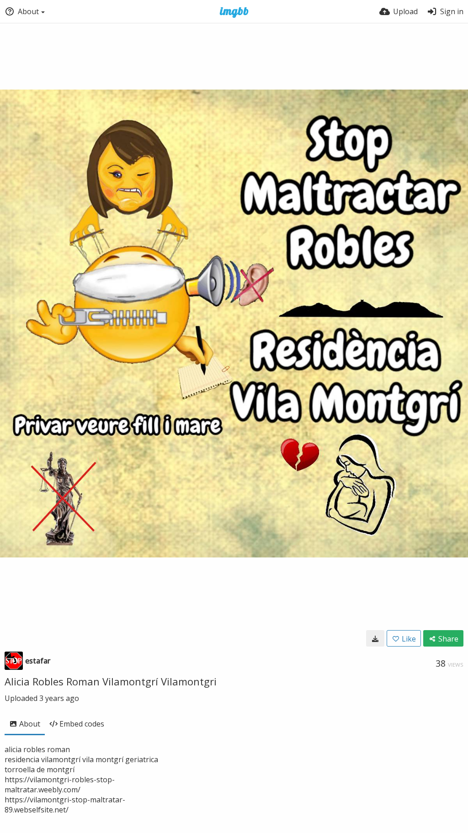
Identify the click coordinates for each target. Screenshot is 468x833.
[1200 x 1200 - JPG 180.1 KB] (375, 638)
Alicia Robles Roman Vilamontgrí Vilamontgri (111, 681)
